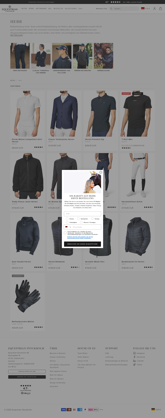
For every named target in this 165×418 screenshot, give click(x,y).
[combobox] (68, 227)
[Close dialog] (101, 172)
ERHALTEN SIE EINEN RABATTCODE (82, 244)
